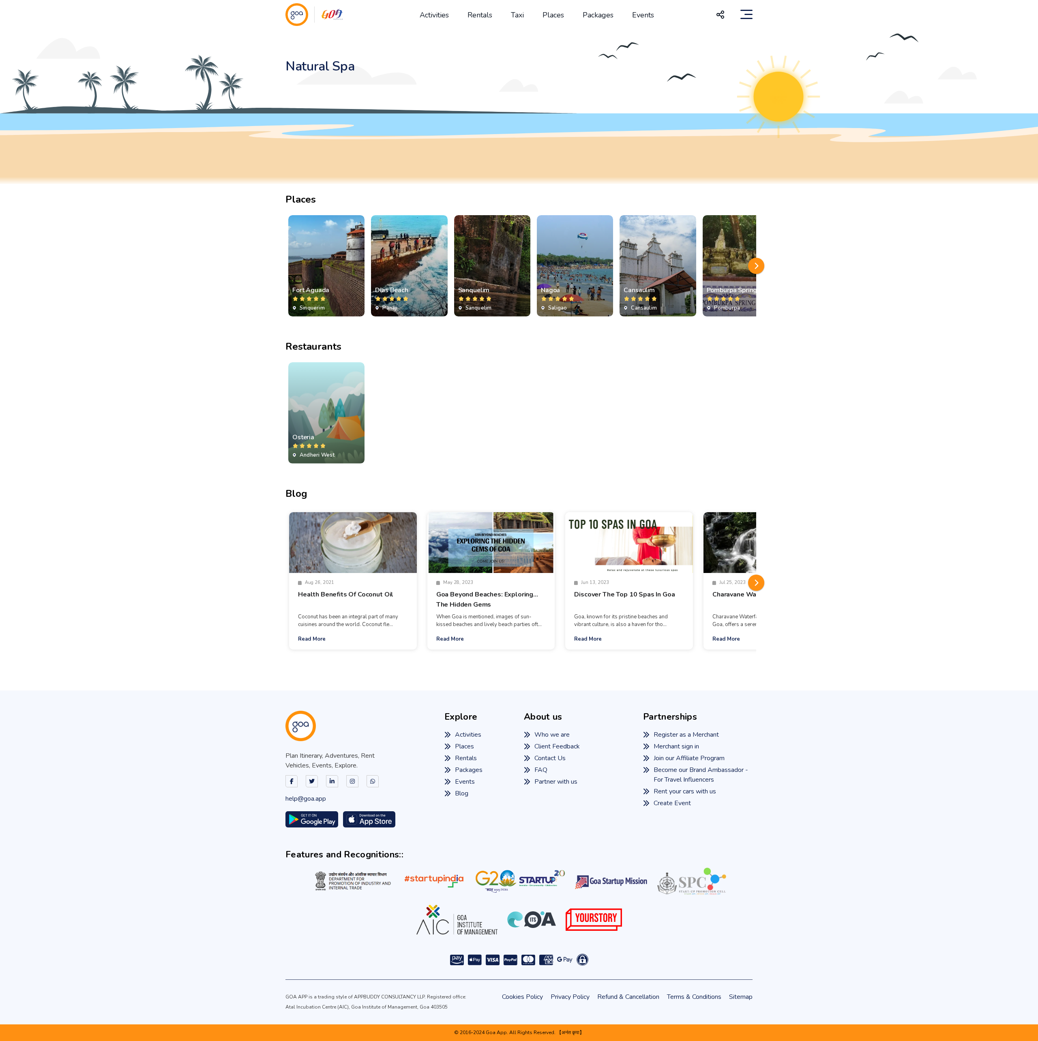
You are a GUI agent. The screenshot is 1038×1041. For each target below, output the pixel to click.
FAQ (540, 769)
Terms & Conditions (694, 996)
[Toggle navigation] (746, 14)
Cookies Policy (522, 996)
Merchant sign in (676, 746)
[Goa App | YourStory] (594, 919)
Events (643, 15)
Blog (461, 793)
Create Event (672, 803)
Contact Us (550, 758)
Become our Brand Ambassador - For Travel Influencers (701, 774)
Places (553, 15)
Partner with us (555, 781)
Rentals (480, 15)
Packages (598, 15)
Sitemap (741, 996)
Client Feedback (557, 746)
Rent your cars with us (685, 791)
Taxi (517, 15)
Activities (434, 15)
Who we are (552, 734)
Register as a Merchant (686, 734)
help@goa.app (305, 798)
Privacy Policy (570, 996)
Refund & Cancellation (628, 996)
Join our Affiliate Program (689, 758)
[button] (756, 265)
